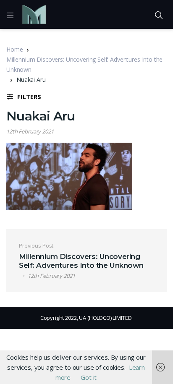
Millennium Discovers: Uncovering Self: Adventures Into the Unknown (84, 64)
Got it (89, 377)
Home (14, 49)
